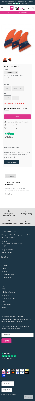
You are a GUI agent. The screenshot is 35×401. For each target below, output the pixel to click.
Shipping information (8, 292)
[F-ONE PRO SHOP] (17, 8)
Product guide (6, 277)
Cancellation (5, 295)
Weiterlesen (9, 194)
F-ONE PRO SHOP (11, 394)
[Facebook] (2, 257)
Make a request (12, 162)
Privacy (3, 301)
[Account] (29, 8)
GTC (3, 289)
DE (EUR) (6, 383)
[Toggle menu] (2, 8)
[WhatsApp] (7, 257)
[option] (17, 40)
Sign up (6, 341)
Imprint (3, 307)
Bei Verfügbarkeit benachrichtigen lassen (15, 109)
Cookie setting (6, 304)
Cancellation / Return (8, 298)
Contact (4, 271)
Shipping (6, 77)
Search (3, 268)
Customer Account (7, 274)
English (5, 389)
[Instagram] (5, 257)
